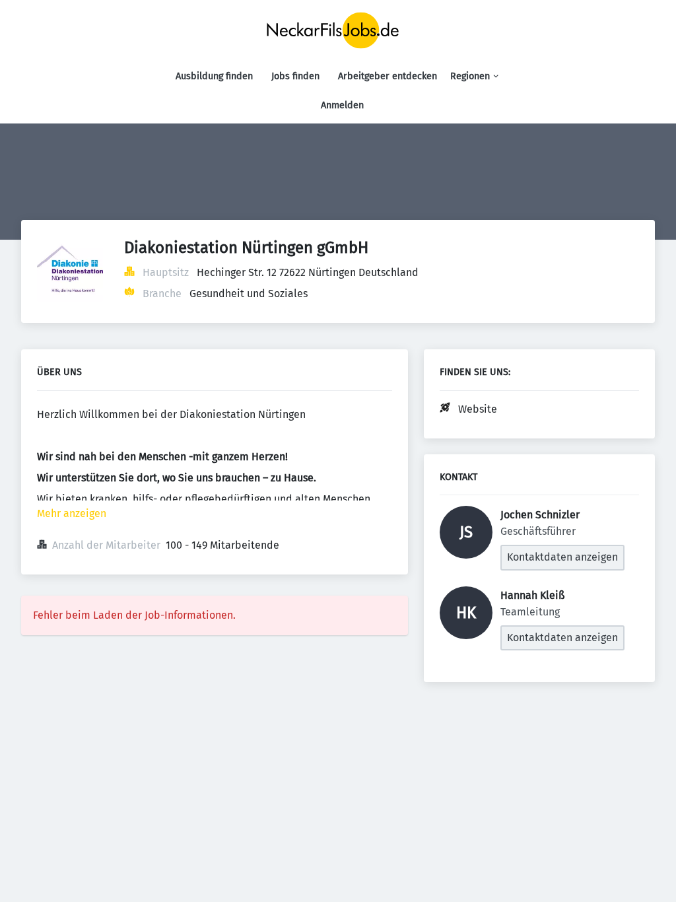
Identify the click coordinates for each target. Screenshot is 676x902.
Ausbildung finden (214, 76)
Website (477, 409)
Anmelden (342, 105)
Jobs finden (295, 76)
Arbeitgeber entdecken (387, 76)
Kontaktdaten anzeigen (562, 557)
